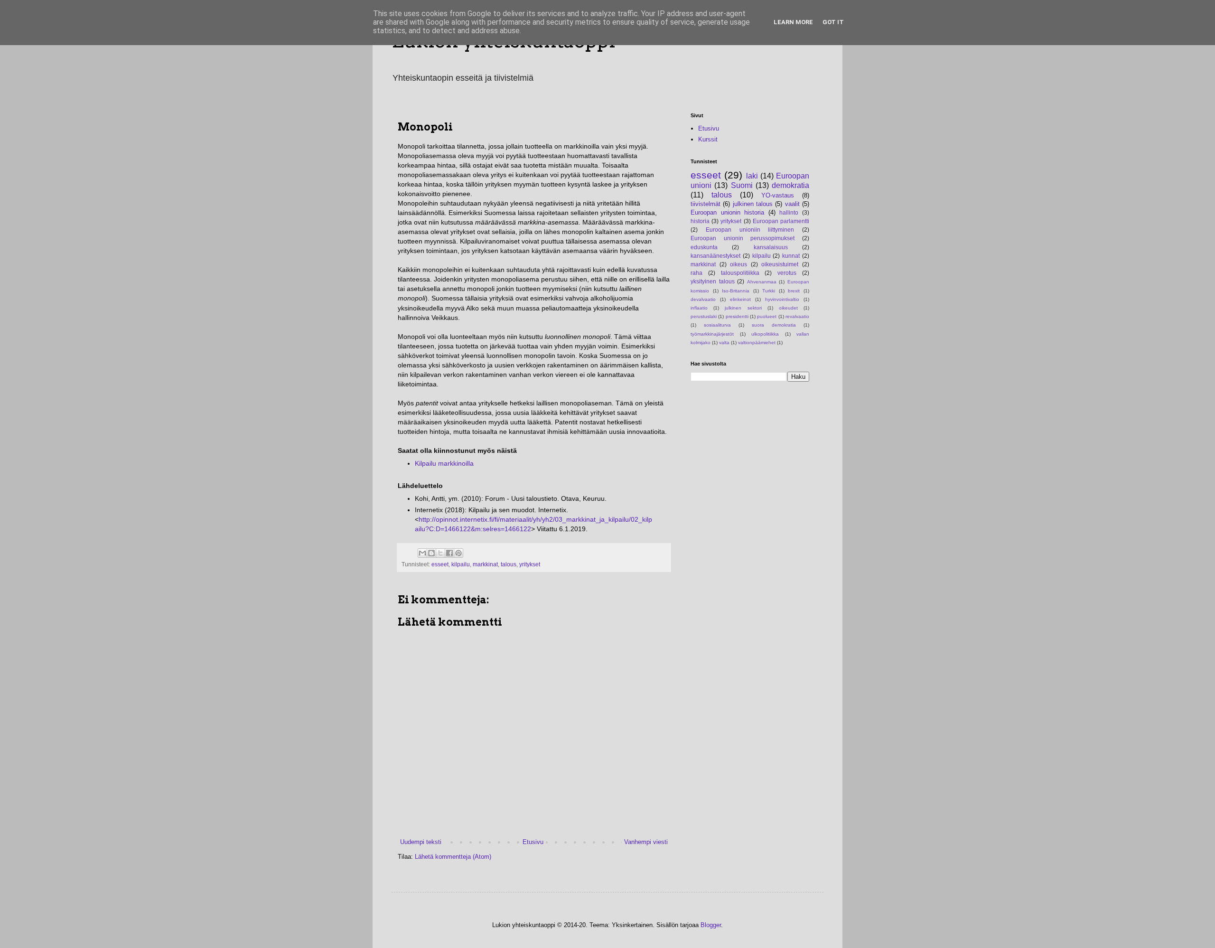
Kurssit (708, 139)
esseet (440, 564)
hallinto (788, 212)
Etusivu (533, 841)
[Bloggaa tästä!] (431, 553)
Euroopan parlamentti (781, 221)
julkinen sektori (743, 307)
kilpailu (460, 564)
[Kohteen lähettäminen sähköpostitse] (422, 553)
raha (696, 273)
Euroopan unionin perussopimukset (742, 238)
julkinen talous (753, 203)
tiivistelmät (705, 203)
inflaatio (699, 307)
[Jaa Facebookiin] (449, 553)
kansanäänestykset (715, 256)
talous (508, 564)
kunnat (791, 256)
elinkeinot (740, 299)
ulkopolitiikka (765, 334)
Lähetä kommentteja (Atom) (453, 856)
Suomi (742, 185)
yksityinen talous (713, 281)
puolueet (766, 316)
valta (724, 342)
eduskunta (704, 247)
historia (700, 221)
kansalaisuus (771, 247)
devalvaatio (703, 299)
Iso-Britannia (735, 290)
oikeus (738, 264)
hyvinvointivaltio (782, 299)
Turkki (768, 290)
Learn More (793, 22)
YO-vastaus (777, 195)
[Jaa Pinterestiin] (458, 553)
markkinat (485, 564)
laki (752, 176)
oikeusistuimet (779, 264)
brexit (794, 290)
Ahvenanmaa (761, 281)
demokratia (790, 185)
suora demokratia (774, 325)
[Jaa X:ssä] (440, 553)
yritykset (529, 564)
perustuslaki (704, 316)
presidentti (737, 316)
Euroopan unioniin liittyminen (750, 229)
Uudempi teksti (420, 841)
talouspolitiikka (740, 273)
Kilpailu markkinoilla (444, 463)
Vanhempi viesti (646, 841)
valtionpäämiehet (757, 342)
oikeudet (788, 307)
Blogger (711, 925)
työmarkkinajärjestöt (712, 334)
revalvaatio (797, 316)
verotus (786, 273)
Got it (833, 22)
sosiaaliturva (717, 325)
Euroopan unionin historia (727, 212)
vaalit (792, 203)
